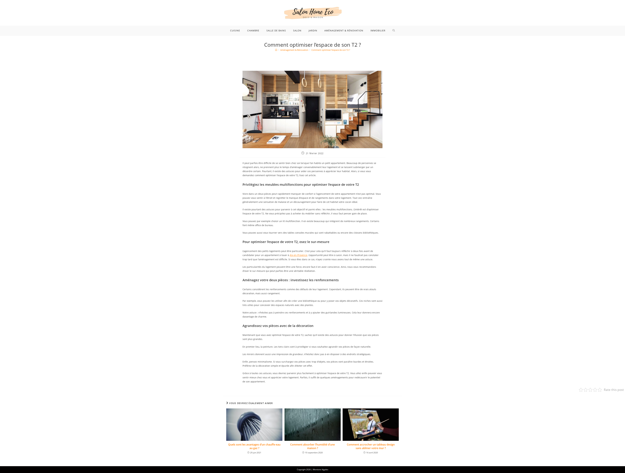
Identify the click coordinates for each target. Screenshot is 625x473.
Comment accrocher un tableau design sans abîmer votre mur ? (371, 446)
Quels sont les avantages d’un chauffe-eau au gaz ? (254, 446)
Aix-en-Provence (298, 255)
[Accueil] (276, 49)
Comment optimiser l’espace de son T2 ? (330, 49)
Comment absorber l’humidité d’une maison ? (312, 446)
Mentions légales (320, 469)
